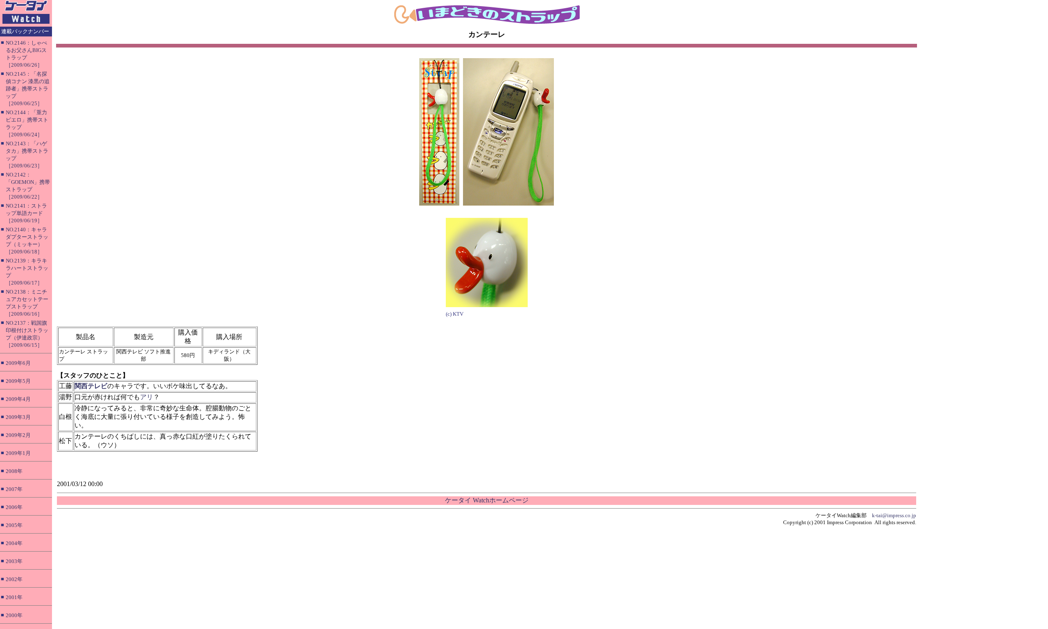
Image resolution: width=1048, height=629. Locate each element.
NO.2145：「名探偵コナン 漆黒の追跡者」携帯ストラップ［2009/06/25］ (28, 88)
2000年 (14, 615)
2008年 (14, 471)
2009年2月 (18, 435)
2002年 (14, 579)
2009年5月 (18, 381)
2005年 (14, 525)
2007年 (14, 489)
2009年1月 (18, 453)
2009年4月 (18, 399)
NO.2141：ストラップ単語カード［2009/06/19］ (26, 213)
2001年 (14, 597)
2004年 (14, 543)
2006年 (14, 507)
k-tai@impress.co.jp (894, 515)
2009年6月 (18, 363)
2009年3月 (18, 417)
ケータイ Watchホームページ (487, 500)
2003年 (14, 561)
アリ (146, 397)
